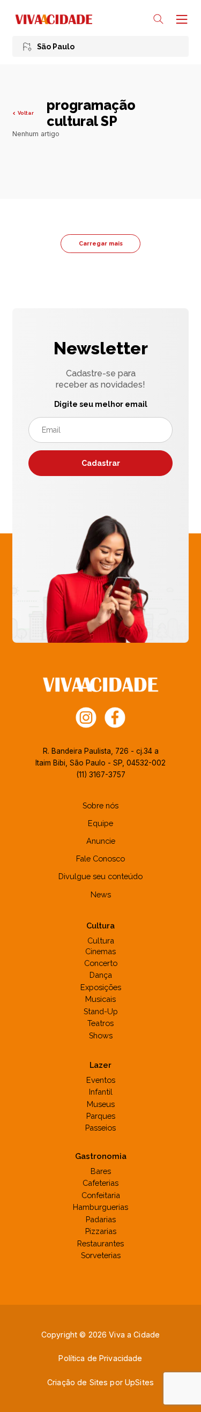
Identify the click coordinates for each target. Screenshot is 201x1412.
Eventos (100, 1079)
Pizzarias (100, 1231)
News (101, 894)
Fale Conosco (100, 858)
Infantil (101, 1091)
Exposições (100, 987)
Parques (100, 1115)
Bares (101, 1171)
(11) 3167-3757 (100, 774)
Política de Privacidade (100, 1358)
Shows (101, 1035)
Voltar (25, 113)
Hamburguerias (100, 1207)
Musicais (100, 999)
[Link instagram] (86, 716)
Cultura (100, 940)
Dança (101, 974)
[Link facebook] (115, 716)
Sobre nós (100, 805)
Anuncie (100, 840)
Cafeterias (100, 1182)
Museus (101, 1104)
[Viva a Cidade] (54, 19)
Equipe (100, 823)
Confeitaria (100, 1195)
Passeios (100, 1127)
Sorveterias (101, 1255)
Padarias (101, 1219)
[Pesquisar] (158, 19)
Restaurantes (100, 1243)
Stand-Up (101, 1011)
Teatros (100, 1023)
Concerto (100, 963)
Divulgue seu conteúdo (100, 876)
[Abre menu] (181, 19)
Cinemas (100, 951)
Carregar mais (101, 243)
